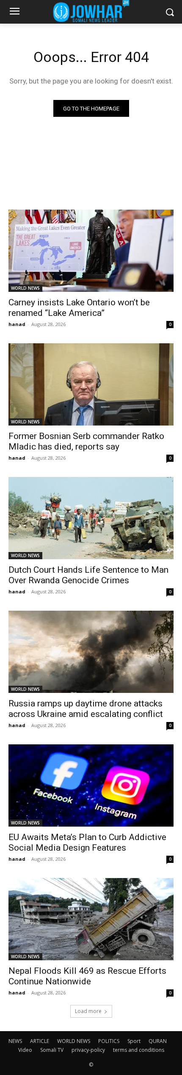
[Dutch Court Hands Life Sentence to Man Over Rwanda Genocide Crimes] (91, 518)
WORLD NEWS (25, 288)
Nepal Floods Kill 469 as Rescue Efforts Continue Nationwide (87, 976)
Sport (134, 1041)
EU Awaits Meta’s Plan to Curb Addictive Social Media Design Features (87, 842)
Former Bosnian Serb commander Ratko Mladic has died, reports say (86, 441)
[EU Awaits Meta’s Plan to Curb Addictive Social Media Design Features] (91, 785)
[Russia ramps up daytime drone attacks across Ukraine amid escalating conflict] (91, 652)
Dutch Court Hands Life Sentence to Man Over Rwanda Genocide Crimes (88, 575)
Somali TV (51, 1049)
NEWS (15, 1041)
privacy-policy (88, 1049)
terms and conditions (138, 1049)
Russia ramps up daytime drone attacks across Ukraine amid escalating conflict (85, 708)
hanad (16, 324)
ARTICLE (39, 1041)
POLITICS (108, 1041)
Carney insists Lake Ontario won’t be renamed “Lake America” (79, 307)
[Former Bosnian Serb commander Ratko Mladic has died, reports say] (91, 384)
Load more (88, 1011)
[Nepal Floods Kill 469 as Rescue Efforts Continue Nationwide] (91, 919)
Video (25, 1049)
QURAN (158, 1041)
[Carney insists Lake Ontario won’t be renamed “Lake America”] (91, 251)
